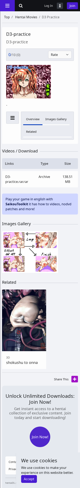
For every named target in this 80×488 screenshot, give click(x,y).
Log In (48, 6)
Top (7, 17)
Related (31, 131)
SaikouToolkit (17, 204)
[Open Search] (21, 6)
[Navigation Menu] (7, 5)
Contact (14, 462)
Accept (29, 479)
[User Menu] (60, 6)
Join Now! (40, 436)
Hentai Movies (26, 17)
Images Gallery (56, 119)
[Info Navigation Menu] (12, 118)
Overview (33, 119)
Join (72, 5)
